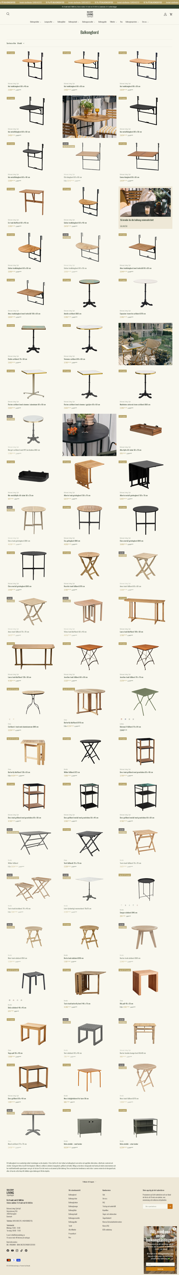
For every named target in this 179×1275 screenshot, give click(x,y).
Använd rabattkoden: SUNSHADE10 (30, 2)
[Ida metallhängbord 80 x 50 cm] (145, 111)
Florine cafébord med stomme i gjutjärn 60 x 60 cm (82, 404)
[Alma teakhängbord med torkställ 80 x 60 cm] (145, 247)
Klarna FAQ (106, 1225)
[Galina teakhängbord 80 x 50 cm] (89, 247)
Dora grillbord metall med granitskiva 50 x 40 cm (81, 817)
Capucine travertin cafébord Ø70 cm (133, 313)
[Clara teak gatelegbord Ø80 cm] (33, 520)
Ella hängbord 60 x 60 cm (73, 177)
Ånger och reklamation (110, 1214)
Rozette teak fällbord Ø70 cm (74, 586)
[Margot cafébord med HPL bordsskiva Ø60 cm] (33, 429)
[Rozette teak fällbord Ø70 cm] (89, 565)
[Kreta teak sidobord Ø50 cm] (89, 937)
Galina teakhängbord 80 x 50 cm (75, 268)
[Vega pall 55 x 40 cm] (33, 1032)
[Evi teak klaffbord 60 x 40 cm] (33, 202)
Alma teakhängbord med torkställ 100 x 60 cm (24, 313)
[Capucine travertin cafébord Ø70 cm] (145, 293)
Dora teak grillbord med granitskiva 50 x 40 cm (136, 772)
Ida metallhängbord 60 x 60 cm (19, 131)
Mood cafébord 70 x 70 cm (17, 1144)
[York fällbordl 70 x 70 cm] (89, 842)
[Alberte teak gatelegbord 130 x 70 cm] (89, 474)
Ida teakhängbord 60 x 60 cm (74, 86)
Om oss (144, 21)
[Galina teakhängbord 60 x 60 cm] (33, 247)
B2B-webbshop (107, 1229)
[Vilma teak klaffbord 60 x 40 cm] (89, 611)
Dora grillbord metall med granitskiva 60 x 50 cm (137, 817)
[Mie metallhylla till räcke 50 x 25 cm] (33, 474)
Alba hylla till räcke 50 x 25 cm (130, 450)
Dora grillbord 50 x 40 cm (17, 1098)
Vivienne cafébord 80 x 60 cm (74, 359)
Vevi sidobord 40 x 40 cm (73, 1053)
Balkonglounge (73, 1206)
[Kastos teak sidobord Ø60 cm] (145, 937)
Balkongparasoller (87, 21)
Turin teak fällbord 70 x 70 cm (130, 863)
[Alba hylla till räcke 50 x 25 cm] (145, 429)
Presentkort (72, 1233)
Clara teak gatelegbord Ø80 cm (19, 541)
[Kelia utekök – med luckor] (89, 1123)
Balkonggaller (102, 21)
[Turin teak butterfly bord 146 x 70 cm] (89, 982)
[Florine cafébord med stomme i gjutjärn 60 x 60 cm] (89, 383)
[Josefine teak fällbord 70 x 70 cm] (145, 656)
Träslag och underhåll (109, 1206)
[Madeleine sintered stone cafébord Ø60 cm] (145, 383)
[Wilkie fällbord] (33, 842)
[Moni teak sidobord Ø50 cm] (33, 937)
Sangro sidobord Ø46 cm (128, 912)
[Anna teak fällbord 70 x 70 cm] (33, 611)
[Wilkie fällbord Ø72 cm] (89, 751)
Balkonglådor (61, 21)
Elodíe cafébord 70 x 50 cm (17, 359)
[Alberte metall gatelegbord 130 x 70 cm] (145, 474)
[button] (171, 14)
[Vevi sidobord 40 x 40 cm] (89, 1032)
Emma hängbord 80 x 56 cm (129, 177)
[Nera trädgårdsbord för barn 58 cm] (89, 1077)
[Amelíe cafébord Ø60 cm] (89, 293)
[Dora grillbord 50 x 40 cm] (33, 1077)
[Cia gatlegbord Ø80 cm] (89, 520)
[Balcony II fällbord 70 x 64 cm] (145, 702)
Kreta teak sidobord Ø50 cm (73, 958)
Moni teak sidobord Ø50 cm (17, 958)
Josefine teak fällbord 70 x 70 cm (131, 677)
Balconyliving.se (15, 1266)
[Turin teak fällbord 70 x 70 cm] (145, 842)
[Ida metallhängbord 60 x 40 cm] (33, 156)
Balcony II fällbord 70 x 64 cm (130, 726)
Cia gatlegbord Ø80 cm (72, 541)
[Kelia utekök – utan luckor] (145, 1123)
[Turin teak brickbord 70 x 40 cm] (33, 887)
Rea (121, 21)
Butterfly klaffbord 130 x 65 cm (19, 772)
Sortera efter (11, 43)
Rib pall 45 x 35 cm (126, 1003)
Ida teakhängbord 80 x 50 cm (130, 86)
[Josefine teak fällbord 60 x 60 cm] (89, 656)
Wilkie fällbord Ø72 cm (72, 772)
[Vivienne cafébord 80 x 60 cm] (89, 338)
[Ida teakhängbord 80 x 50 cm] (145, 65)
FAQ (104, 1202)
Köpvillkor (106, 1210)
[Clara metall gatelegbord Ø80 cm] (145, 520)
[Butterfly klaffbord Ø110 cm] (89, 702)
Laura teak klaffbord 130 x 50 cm (19, 677)
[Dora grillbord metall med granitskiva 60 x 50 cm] (145, 797)
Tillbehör (112, 21)
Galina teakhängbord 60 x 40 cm (75, 222)
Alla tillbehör (72, 1229)
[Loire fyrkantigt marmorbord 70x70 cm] (89, 887)
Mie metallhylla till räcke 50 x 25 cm (20, 495)
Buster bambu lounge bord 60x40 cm (133, 1053)
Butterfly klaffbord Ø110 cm (74, 722)
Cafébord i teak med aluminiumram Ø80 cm (23, 726)
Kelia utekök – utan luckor (129, 1144)
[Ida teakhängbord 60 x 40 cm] (33, 65)
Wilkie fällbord (13, 863)
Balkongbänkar (73, 1202)
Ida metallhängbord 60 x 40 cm (19, 177)
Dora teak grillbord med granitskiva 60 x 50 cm (24, 817)
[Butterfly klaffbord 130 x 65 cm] (33, 751)
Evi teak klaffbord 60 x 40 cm (18, 222)
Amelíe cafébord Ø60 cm (72, 313)
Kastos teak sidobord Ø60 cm (130, 958)
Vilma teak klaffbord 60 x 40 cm (75, 631)
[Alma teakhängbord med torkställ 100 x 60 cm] (33, 293)
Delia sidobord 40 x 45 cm (17, 1007)
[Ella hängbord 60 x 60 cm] (89, 156)
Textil (70, 1225)
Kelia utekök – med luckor (73, 1144)
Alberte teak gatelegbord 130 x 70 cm (77, 495)
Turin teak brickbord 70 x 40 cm (19, 908)
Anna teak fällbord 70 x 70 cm (18, 631)
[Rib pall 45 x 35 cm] (145, 982)
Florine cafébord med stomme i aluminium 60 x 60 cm (27, 404)
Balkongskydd (73, 21)
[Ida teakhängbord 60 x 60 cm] (89, 65)
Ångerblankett (107, 1218)
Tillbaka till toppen (88, 1182)
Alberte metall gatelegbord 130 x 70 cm (134, 495)
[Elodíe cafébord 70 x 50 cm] (33, 338)
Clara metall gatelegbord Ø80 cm (131, 541)
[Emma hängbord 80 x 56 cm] (145, 156)
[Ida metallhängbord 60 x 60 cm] (33, 111)
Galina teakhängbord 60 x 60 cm (19, 268)
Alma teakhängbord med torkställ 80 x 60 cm (135, 268)
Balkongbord (72, 1194)
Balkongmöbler (34, 21)
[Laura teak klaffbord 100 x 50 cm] (145, 611)
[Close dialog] (174, 1229)
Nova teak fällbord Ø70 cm (129, 1098)
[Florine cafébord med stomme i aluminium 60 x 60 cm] (33, 383)
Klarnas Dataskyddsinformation (112, 1222)
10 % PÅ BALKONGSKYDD (55, 2)
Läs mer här (123, 226)
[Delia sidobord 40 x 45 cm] (33, 982)
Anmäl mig (160, 1269)
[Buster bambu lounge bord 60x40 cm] (145, 1032)
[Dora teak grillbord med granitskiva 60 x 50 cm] (33, 797)
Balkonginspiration (131, 21)
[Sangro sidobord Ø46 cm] (145, 887)
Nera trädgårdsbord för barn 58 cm (76, 1098)
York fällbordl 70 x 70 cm (72, 863)
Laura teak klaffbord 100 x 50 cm (131, 631)
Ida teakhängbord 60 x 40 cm (18, 86)
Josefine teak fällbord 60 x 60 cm (76, 677)
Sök (104, 1194)
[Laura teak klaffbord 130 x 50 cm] (33, 656)
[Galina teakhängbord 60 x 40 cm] (89, 202)
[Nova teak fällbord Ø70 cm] (145, 1077)
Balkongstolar (73, 1198)
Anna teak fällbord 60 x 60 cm (130, 586)
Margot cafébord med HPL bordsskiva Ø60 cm (24, 450)
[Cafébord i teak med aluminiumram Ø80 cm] (33, 702)
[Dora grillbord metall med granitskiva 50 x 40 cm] (89, 797)
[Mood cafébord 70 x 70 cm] (33, 1123)
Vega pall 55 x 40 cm (15, 1053)
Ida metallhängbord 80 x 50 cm (131, 131)
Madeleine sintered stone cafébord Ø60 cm (135, 404)
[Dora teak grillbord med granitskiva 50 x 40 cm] (145, 751)
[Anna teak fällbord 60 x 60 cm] (145, 565)
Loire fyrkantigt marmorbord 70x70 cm (77, 908)
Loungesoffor (48, 21)
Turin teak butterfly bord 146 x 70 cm (77, 1003)
